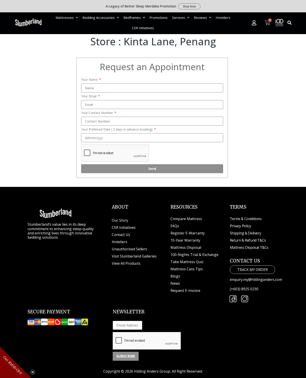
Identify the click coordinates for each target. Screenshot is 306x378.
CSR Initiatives (143, 28)
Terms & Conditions (246, 218)
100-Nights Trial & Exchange (194, 254)
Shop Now (189, 6)
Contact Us (121, 234)
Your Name (90, 79)
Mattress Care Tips (186, 269)
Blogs (175, 276)
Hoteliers (223, 17)
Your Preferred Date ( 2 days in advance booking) (117, 129)
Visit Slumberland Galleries (134, 256)
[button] (289, 22)
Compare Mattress (186, 218)
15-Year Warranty (185, 240)
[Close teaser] (32, 372)
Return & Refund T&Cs (248, 240)
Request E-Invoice (185, 290)
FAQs (174, 225)
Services (178, 17)
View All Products (126, 263)
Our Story (120, 220)
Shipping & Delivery (245, 233)
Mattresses (65, 17)
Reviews (200, 17)
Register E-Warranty (187, 233)
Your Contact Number (97, 112)
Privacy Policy (240, 225)
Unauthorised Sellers (130, 249)
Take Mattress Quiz (187, 261)
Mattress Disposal (185, 247)
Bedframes (132, 17)
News (175, 283)
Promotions (158, 17)
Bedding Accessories (98, 17)
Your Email (89, 96)
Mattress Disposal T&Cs (249, 247)
